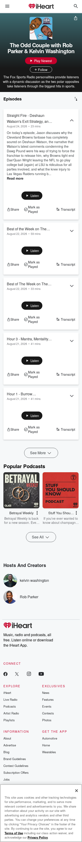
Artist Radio (11, 713)
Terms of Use (14, 833)
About (7, 738)
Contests (48, 713)
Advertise (9, 745)
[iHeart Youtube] (41, 673)
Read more (15, 178)
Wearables (49, 752)
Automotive (49, 738)
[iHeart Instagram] (29, 673)
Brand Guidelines (14, 759)
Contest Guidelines (15, 765)
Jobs (6, 779)
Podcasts (9, 706)
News (45, 692)
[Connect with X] (17, 673)
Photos (46, 720)
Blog (6, 752)
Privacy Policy (38, 837)
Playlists (9, 720)
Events (46, 706)
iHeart (7, 692)
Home (46, 745)
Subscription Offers (16, 772)
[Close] (77, 791)
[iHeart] (41, 6)
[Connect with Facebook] (5, 673)
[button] (32, 195)
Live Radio (10, 699)
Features (48, 699)
